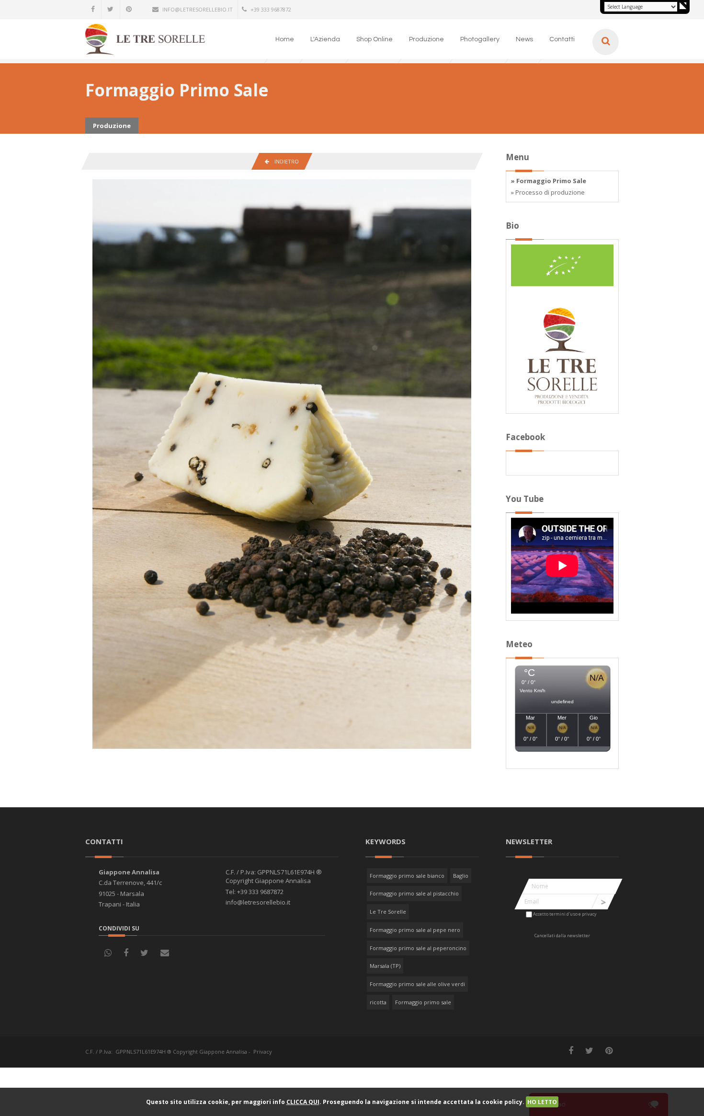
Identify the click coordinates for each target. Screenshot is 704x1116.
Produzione (426, 39)
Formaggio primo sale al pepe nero (415, 929)
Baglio (460, 875)
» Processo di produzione (548, 192)
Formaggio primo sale (423, 1002)
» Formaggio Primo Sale (548, 180)
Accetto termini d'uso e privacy (565, 914)
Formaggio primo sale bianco (407, 875)
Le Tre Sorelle (388, 911)
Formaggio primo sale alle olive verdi (417, 984)
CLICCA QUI (302, 1102)
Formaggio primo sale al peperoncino (418, 948)
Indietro (284, 161)
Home (284, 39)
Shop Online (374, 39)
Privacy (262, 1051)
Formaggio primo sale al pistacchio (414, 893)
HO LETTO (542, 1102)
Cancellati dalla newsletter (562, 935)
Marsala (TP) (385, 965)
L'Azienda (325, 39)
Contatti (562, 39)
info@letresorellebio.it (197, 9)
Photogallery (480, 39)
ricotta (378, 1002)
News (524, 39)
